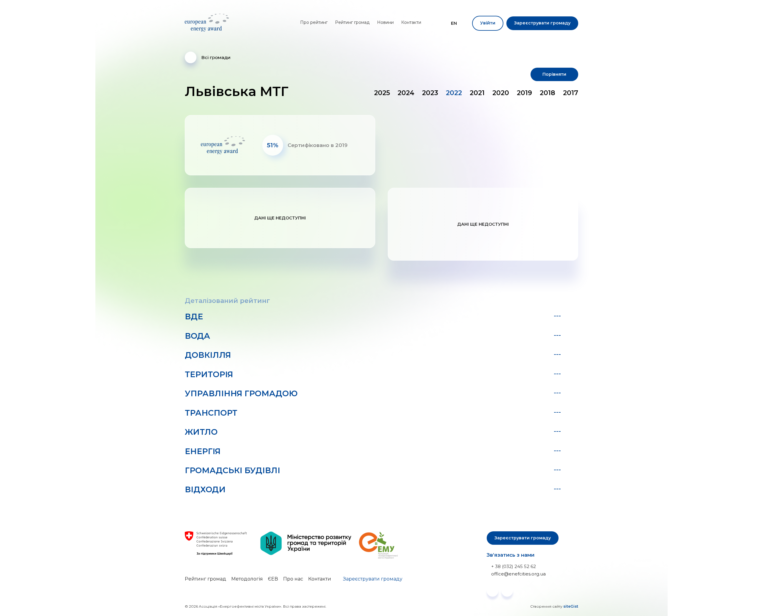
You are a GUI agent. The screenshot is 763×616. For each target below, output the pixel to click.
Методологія (247, 579)
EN (454, 23)
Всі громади (215, 57)
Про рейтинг (314, 22)
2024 (406, 93)
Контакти (411, 22)
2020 (500, 93)
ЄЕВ (273, 579)
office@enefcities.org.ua (518, 574)
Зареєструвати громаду (542, 23)
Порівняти (554, 74)
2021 (477, 93)
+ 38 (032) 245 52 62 (513, 566)
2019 (524, 93)
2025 (382, 93)
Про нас (293, 579)
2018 (547, 93)
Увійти (487, 23)
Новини (385, 22)
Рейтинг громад (352, 22)
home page (208, 23)
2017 (570, 93)
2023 (430, 93)
